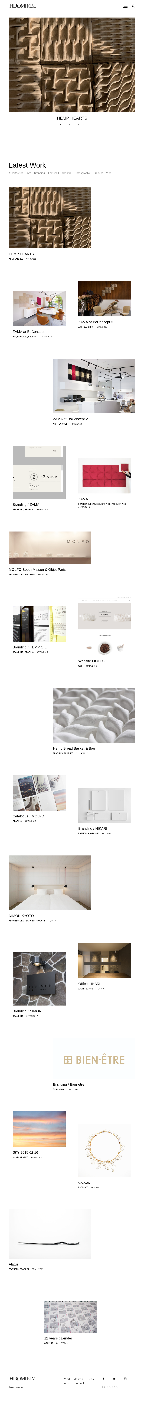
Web (108, 173)
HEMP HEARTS (72, 118)
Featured (53, 173)
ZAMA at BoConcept (28, 332)
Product (98, 173)
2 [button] (65, 124)
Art (29, 173)
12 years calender (58, 1338)
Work (67, 1379)
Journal (79, 1379)
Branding (39, 173)
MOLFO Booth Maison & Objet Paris (37, 569)
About (67, 1383)
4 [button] (74, 124)
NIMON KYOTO (21, 916)
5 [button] (79, 124)
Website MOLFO (91, 661)
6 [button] (83, 124)
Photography (82, 173)
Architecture (16, 173)
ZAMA (83, 499)
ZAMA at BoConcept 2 (70, 419)
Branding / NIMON (27, 1011)
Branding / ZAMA (26, 504)
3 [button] (69, 124)
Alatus (13, 1264)
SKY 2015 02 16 (25, 1152)
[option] (72, 69)
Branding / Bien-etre (68, 1084)
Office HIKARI (89, 984)
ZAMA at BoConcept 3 (95, 322)
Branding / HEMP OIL (30, 647)
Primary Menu (125, 6)
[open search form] (132, 6)
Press (90, 1379)
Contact (79, 1383)
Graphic (66, 173)
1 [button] (60, 124)
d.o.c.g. (84, 1182)
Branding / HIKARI (92, 828)
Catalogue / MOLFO (28, 816)
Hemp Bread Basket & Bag (74, 748)
